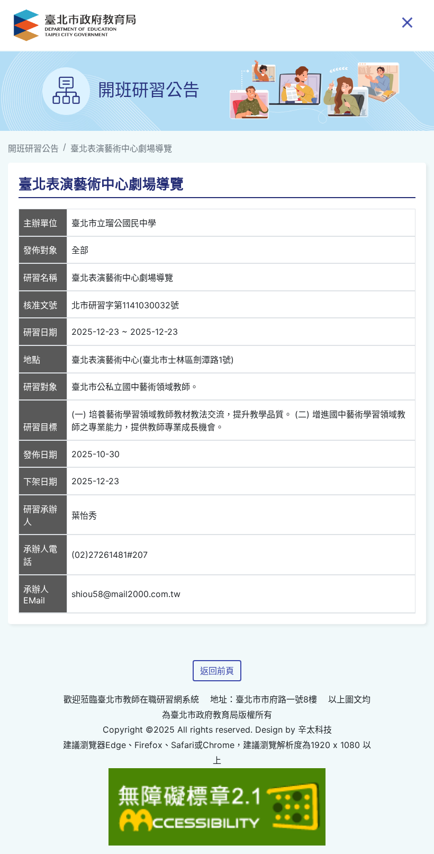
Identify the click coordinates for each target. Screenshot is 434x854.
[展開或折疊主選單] (407, 22)
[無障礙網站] (217, 805)
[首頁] (74, 25)
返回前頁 (217, 670)
